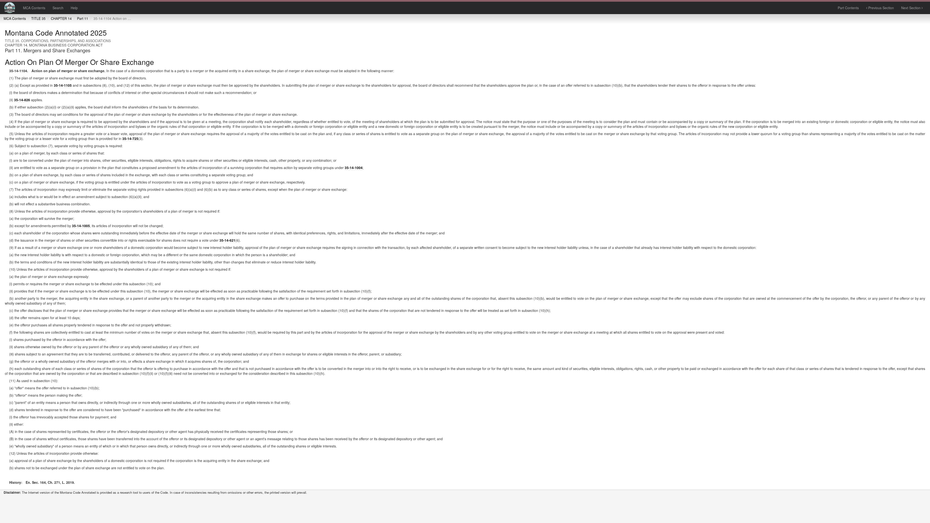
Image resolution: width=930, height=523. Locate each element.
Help (74, 7)
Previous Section (880, 7)
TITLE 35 (38, 18)
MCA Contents (34, 7)
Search (58, 7)
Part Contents (848, 7)
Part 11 (82, 18)
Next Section (911, 7)
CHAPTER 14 (61, 18)
